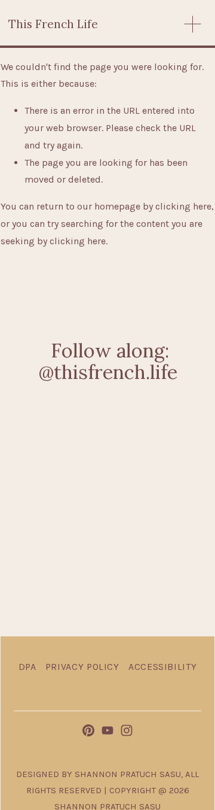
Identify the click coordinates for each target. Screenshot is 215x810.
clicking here (183, 206)
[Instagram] (127, 730)
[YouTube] (107, 730)
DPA (27, 666)
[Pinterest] (88, 730)
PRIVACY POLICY (82, 666)
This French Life (53, 24)
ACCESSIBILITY (162, 666)
